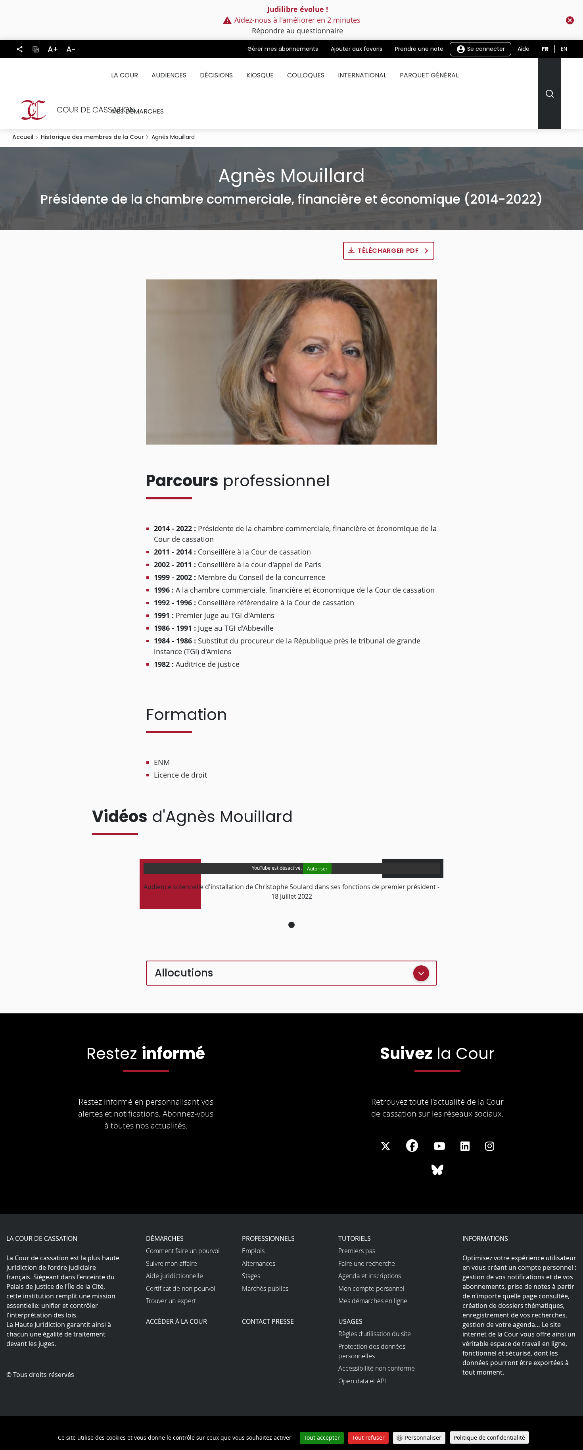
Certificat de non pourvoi (180, 1288)
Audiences (169, 75)
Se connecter (485, 48)
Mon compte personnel (371, 1288)
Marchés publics (265, 1288)
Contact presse (268, 1321)
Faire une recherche (366, 1263)
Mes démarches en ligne (372, 1300)
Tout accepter (322, 1437)
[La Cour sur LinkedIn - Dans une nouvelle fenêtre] (465, 1146)
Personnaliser (423, 1437)
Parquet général (429, 75)
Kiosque (260, 75)
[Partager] (19, 49)
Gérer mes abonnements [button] (282, 49)
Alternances (258, 1263)
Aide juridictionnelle (174, 1275)
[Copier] (35, 48)
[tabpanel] (292, 884)
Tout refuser (368, 1437)
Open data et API (362, 1381)
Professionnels (268, 1238)
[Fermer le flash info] (570, 20)
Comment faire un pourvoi (183, 1250)
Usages (350, 1321)
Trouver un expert (171, 1300)
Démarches (165, 1238)
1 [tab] (291, 925)
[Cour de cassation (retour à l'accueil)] (74, 109)
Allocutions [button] (184, 973)
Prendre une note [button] (419, 49)
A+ (53, 49)
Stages (251, 1275)
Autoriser (317, 868)
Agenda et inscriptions (369, 1275)
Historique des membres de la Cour (92, 137)
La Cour (124, 75)
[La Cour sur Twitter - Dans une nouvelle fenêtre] (385, 1146)
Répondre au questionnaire (297, 30)
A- (71, 49)
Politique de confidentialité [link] (489, 1437)
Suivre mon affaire (171, 1263)
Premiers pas (356, 1250)
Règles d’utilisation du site (374, 1333)
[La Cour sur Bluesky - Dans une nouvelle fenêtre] (437, 1170)
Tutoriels (354, 1238)
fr (545, 49)
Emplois (253, 1250)
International (362, 75)
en (564, 49)
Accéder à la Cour (176, 1321)
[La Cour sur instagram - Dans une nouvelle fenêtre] (489, 1146)
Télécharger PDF (388, 250)
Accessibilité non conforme (376, 1368)
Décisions (216, 75)
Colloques (305, 75)
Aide (523, 49)
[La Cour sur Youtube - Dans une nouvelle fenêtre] (439, 1146)
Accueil (22, 137)
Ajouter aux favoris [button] (356, 49)
